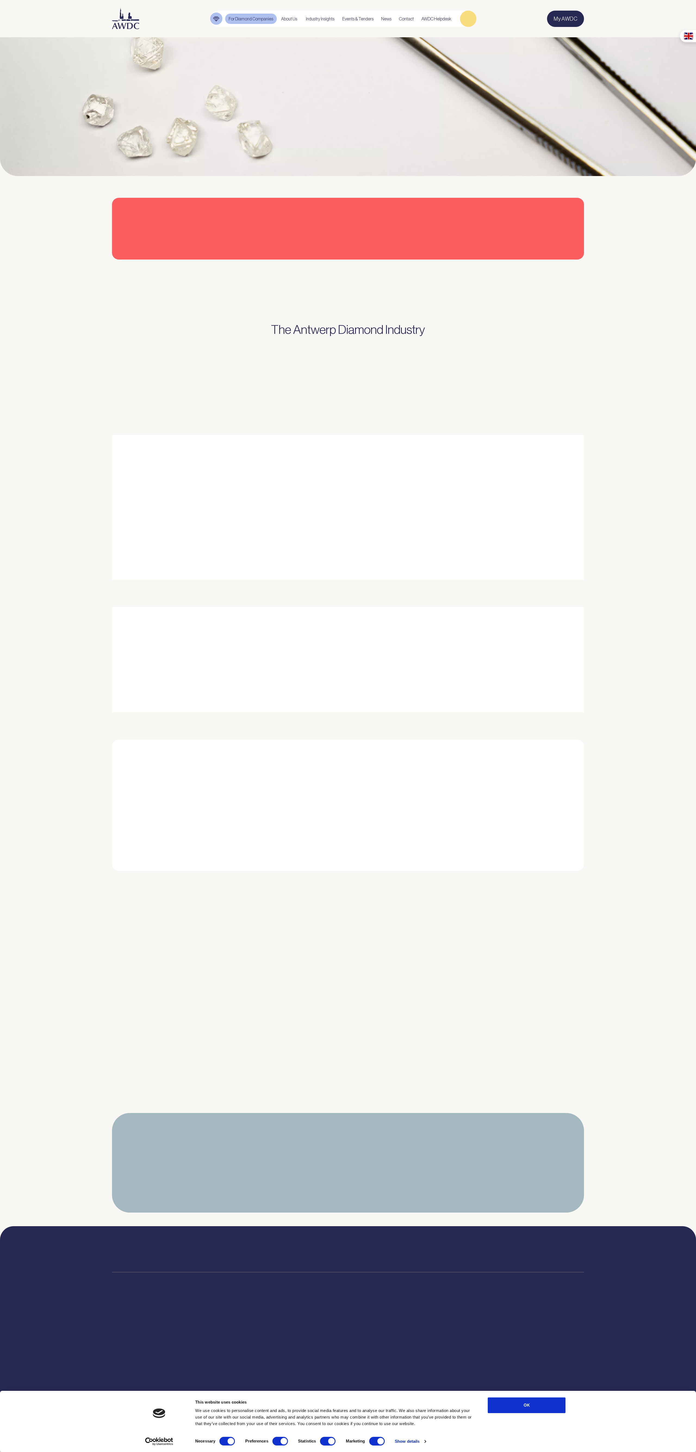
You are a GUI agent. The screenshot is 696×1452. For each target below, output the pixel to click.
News (372, 1338)
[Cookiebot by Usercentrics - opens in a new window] (159, 1441)
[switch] (280, 1441)
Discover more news (348, 1106)
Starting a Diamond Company (144, 1366)
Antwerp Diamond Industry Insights (491, 540)
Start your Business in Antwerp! (503, 880)
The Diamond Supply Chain (313, 1347)
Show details (407, 1441)
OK (527, 1405)
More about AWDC (413, 540)
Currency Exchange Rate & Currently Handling (141, 128)
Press (373, 1347)
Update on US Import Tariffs (499, 269)
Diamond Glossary (304, 1357)
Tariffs (119, 1385)
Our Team (223, 1357)
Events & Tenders (385, 1328)
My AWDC (487, 1380)
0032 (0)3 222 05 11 (405, 1247)
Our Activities (227, 1338)
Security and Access (134, 1376)
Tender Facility (228, 1366)
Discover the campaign (130, 673)
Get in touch (552, 1380)
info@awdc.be (399, 1255)
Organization (226, 1328)
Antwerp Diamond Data (309, 1328)
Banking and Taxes (132, 1357)
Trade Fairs (124, 1347)
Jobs (218, 1347)
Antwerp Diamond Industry (313, 1338)
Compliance (125, 1328)
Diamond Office (129, 1338)
